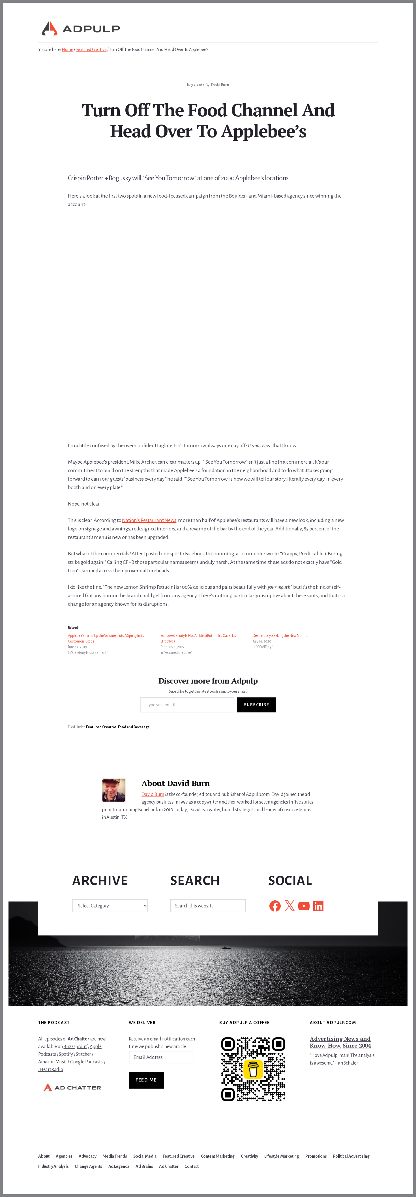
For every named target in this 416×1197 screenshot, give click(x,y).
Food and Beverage (134, 727)
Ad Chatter (78, 1039)
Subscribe (256, 705)
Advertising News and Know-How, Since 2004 (340, 1042)
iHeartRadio (50, 1069)
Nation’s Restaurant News (149, 520)
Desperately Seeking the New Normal (280, 636)
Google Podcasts (86, 1062)
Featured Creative (101, 727)
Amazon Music (52, 1062)
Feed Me (146, 1080)
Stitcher (83, 1054)
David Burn (152, 794)
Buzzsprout (75, 1046)
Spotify (66, 1054)
